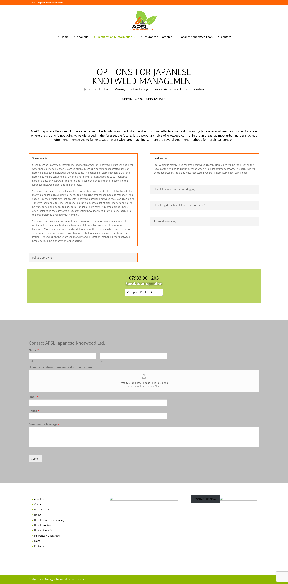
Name (34, 350)
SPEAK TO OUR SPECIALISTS (144, 98)
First (31, 361)
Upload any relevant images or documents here (60, 367)
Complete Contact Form (142, 292)
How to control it (44, 525)
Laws (37, 540)
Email (33, 397)
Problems (39, 546)
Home (37, 514)
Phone (34, 411)
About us (39, 499)
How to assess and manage (49, 520)
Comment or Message (44, 424)
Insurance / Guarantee (47, 535)
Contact (38, 504)
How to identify (43, 530)
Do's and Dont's (43, 509)
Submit (36, 458)
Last (102, 361)
